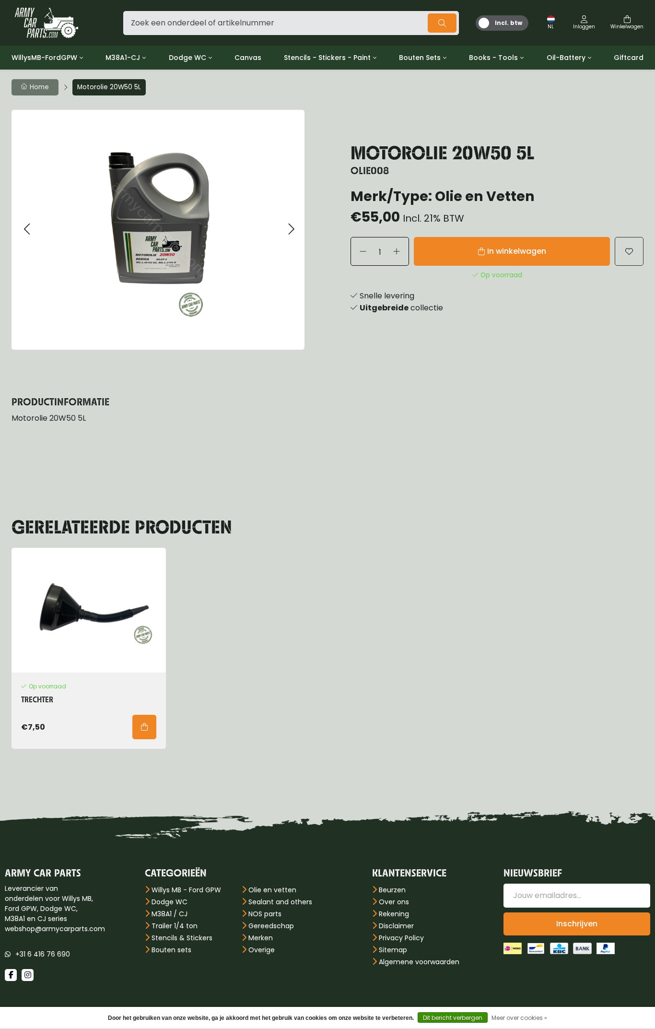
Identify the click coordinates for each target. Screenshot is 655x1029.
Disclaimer (396, 926)
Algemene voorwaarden (419, 962)
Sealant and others (280, 902)
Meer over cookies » (519, 1018)
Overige (261, 950)
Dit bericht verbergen (452, 1018)
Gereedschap (271, 926)
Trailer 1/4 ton (175, 926)
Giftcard (628, 57)
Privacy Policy (401, 938)
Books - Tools (493, 57)
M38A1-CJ (122, 57)
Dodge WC (187, 57)
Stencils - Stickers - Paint (327, 57)
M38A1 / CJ (169, 914)
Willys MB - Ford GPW (186, 890)
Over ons (394, 902)
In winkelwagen (516, 251)
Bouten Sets (420, 57)
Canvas (247, 57)
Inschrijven (576, 923)
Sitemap (393, 950)
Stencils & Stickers (182, 938)
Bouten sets (171, 950)
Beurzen (392, 890)
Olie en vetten (272, 890)
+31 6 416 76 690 (42, 954)
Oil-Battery (566, 57)
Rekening (394, 914)
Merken (260, 938)
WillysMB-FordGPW (44, 57)
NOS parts (264, 914)
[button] (27, 229)
